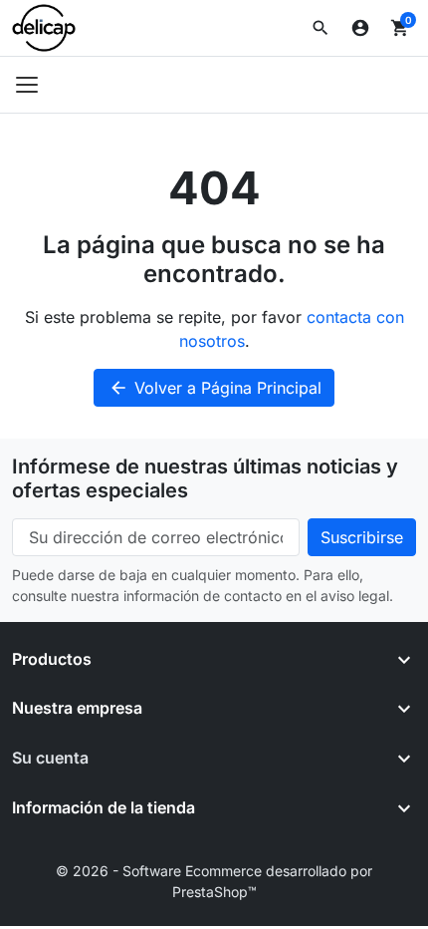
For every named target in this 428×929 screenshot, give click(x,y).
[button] (320, 28)
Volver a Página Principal (214, 388)
